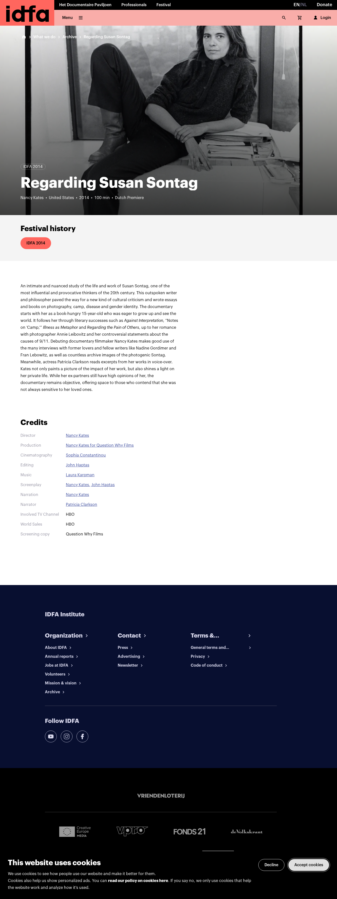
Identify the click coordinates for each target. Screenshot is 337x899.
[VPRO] (132, 831)
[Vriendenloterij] (161, 796)
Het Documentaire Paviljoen (85, 5)
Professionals (134, 5)
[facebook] (82, 736)
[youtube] (51, 736)
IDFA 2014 (35, 243)
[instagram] (67, 736)
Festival (163, 5)
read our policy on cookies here (138, 881)
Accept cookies (308, 865)
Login (325, 18)
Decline (271, 865)
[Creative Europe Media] (75, 831)
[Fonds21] (189, 831)
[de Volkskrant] (246, 831)
